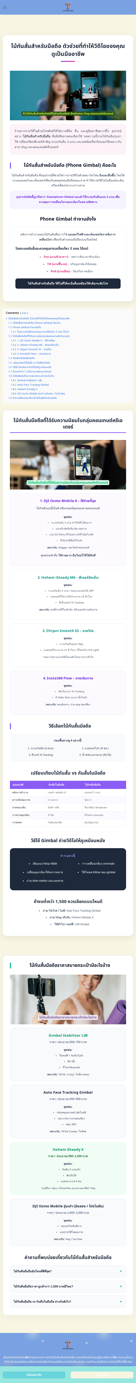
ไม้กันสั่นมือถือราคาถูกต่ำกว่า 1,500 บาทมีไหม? (68, 1286)
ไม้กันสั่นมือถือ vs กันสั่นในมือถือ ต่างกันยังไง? (68, 1301)
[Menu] (5, 7)
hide (24, 313)
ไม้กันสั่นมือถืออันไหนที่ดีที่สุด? (68, 1271)
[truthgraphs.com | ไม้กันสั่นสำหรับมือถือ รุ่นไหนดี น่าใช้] (68, 7)
